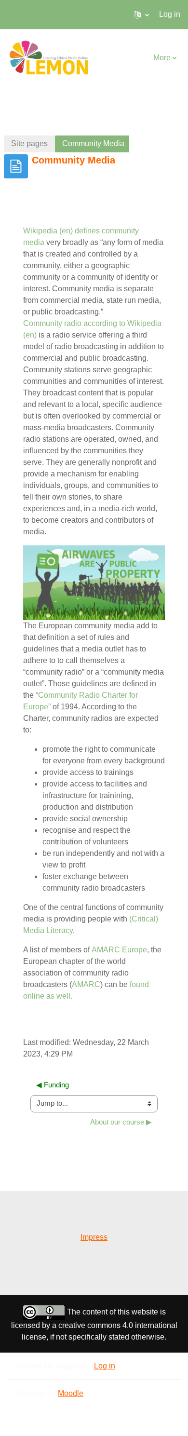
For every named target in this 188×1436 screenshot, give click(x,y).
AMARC (86, 984)
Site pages (29, 143)
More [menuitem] (162, 58)
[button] (141, 14)
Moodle (70, 1393)
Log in (169, 14)
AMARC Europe (119, 950)
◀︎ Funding (52, 1085)
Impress (94, 1237)
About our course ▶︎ (121, 1122)
